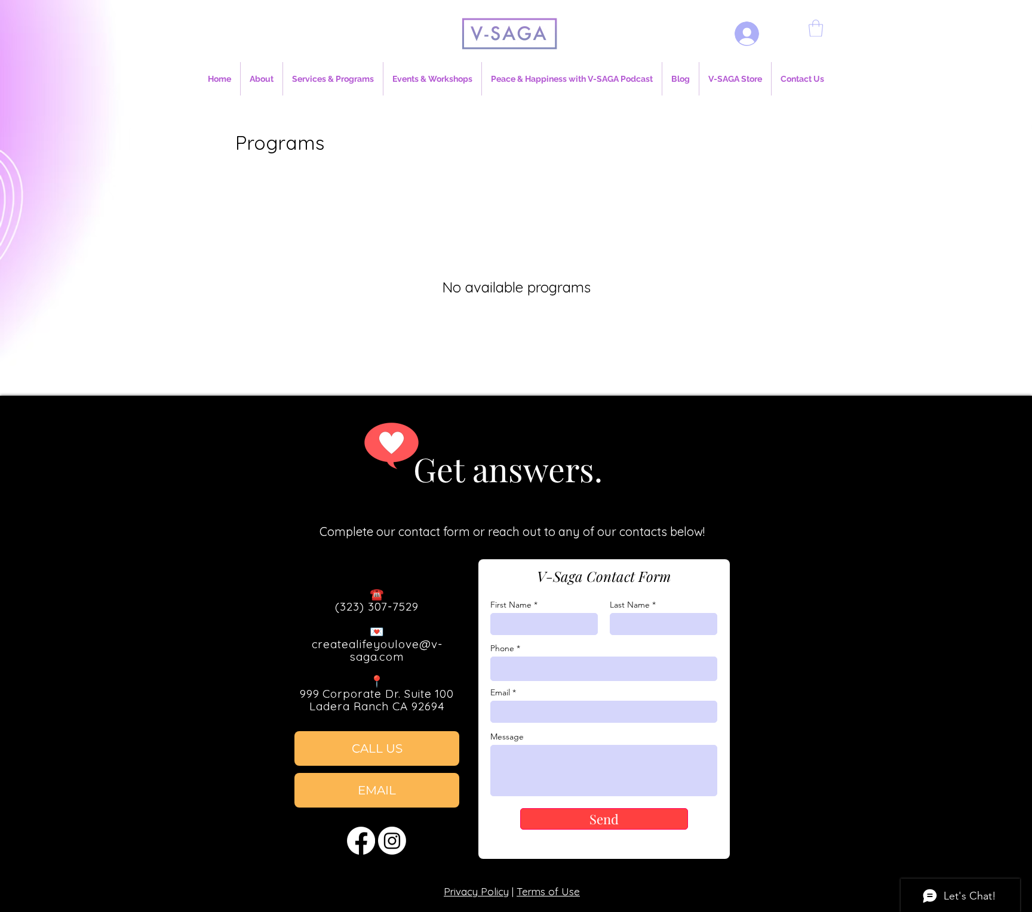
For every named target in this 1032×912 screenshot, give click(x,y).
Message (507, 736)
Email (500, 692)
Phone (502, 648)
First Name (511, 604)
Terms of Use (548, 891)
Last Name (630, 604)
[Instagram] (392, 841)
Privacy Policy (476, 891)
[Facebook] (361, 841)
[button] (816, 28)
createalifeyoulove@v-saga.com (377, 650)
